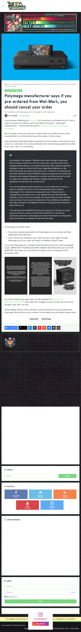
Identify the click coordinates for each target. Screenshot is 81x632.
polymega (47, 319)
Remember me (11, 597)
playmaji (34, 319)
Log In (40, 601)
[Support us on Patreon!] (40, 23)
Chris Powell (11, 116)
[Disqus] (40, 380)
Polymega (33, 120)
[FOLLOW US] (40, 615)
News (19, 91)
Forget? (73, 592)
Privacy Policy (74, 628)
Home (8, 84)
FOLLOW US (40, 624)
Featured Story (17, 84)
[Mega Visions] (16, 6)
